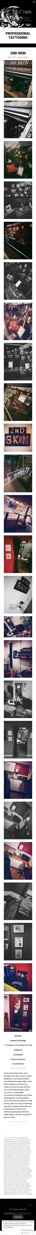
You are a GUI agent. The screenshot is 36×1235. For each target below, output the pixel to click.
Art (25, 1149)
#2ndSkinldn (18, 1055)
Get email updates (18, 1209)
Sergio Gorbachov (13, 1170)
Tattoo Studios (12, 1180)
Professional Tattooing (10, 1168)
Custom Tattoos (21, 1153)
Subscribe (18, 1217)
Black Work (19, 1151)
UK (11, 1190)
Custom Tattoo (11, 1153)
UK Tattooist (12, 1192)
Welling (6, 1194)
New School (16, 1159)
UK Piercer (26, 1190)
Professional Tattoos (23, 1168)
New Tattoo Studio (16, 1161)
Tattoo (23, 1174)
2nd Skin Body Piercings (24, 1143)
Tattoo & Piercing (17, 1176)
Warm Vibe (27, 1192)
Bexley (28, 1149)
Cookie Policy (9, 1227)
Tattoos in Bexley (20, 1186)
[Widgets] (30, 1204)
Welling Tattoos (13, 1194)
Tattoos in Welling (24, 1188)
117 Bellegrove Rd (24, 1139)
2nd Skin (18, 53)
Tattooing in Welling (13, 1184)
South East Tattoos (26, 1172)
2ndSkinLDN (20, 1149)
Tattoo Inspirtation (20, 1178)
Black (14, 1151)
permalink (29, 1194)
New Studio (23, 1159)
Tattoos (27, 1184)
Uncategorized (8, 1139)
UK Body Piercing (17, 1190)
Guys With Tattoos (9, 1157)
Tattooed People (21, 1180)
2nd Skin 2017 (26, 1141)
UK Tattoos (20, 1192)
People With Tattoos (9, 1163)
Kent (16, 1157)
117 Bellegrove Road (10, 1141)
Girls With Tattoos (24, 1155)
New (22, 1157)
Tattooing (6, 1182)
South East (22, 1170)
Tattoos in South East (13, 1188)
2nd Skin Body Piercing (10, 1143)
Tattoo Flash (10, 1178)
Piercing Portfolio (23, 1137)
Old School (25, 1161)
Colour (25, 1151)
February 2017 (11, 1155)
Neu (19, 1157)
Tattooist (22, 1184)
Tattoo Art (25, 1176)
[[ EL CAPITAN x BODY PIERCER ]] (18, 16)
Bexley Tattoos (8, 1151)
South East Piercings (14, 1172)
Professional (11, 1166)
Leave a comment (22, 57)
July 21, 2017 (12, 57)
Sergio (6, 1170)
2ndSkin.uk (18, 1050)
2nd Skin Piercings (9, 1145)
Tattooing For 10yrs (15, 1182)
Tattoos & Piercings (18, 1059)
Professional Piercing (22, 1166)
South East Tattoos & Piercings (12, 1174)
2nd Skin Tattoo (19, 1145)
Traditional (7, 1190)
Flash (17, 1155)
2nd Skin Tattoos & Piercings (17, 1147)
